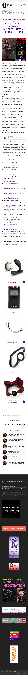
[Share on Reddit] (22, 425)
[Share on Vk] (20, 425)
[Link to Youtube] (16, 673)
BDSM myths (16, 414)
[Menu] (24, 5)
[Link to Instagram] (12, 673)
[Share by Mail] (25, 425)
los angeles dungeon (11, 417)
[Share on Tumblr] (17, 425)
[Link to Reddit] (25, 673)
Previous (4, 313)
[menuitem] (20, 5)
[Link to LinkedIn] (23, 673)
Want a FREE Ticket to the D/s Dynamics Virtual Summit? (11, 481)
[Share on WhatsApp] (10, 425)
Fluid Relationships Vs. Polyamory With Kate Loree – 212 (11, 492)
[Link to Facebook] (10, 673)
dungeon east (22, 414)
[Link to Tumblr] (18, 673)
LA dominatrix (13, 415)
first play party (6, 415)
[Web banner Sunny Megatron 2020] (11, 5)
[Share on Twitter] (6, 425)
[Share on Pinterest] (13, 425)
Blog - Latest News (7, 10)
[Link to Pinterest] (14, 673)
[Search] (20, 5)
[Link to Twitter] (8, 673)
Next (24, 313)
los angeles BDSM (21, 415)
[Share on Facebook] (3, 425)
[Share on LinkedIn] (15, 425)
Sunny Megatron (19, 411)
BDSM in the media (9, 414)
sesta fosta (19, 417)
